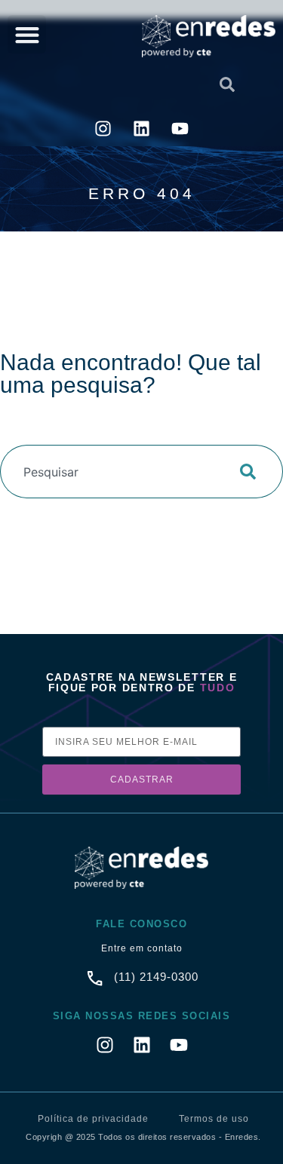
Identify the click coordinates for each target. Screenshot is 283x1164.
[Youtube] (180, 129)
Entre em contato (142, 948)
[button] (27, 34)
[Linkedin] (142, 129)
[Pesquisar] (252, 471)
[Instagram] (103, 129)
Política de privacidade (93, 1118)
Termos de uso (214, 1118)
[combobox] (79, 84)
